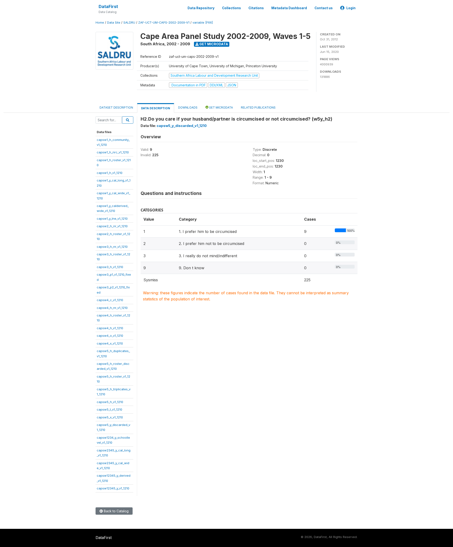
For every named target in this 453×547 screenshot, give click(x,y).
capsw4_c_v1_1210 (110, 300)
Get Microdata (213, 44)
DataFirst (108, 6)
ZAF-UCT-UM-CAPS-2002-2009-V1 (163, 22)
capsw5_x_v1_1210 (110, 417)
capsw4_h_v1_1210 (110, 328)
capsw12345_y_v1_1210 (113, 488)
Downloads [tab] (187, 107)
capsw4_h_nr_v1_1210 (112, 308)
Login (351, 8)
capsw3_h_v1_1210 (110, 267)
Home (100, 22)
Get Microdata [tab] (220, 107)
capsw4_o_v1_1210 (110, 335)
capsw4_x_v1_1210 (110, 343)
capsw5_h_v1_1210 (110, 402)
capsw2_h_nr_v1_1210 (112, 226)
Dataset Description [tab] (116, 107)
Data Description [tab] (155, 108)
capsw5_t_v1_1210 (109, 409)
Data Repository (201, 8)
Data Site (113, 22)
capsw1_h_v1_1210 (109, 173)
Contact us (324, 8)
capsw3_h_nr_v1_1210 (112, 246)
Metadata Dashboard (289, 8)
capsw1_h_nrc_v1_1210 (113, 152)
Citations (256, 8)
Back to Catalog (116, 511)
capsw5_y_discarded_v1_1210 (182, 126)
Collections (231, 8)
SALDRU (129, 22)
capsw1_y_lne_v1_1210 (112, 218)
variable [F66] (203, 22)
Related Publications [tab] (258, 107)
